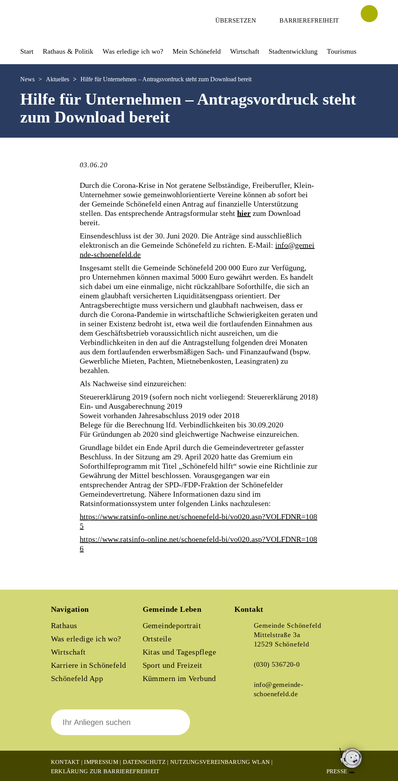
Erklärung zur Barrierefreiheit (105, 771)
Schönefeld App (77, 678)
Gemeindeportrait (172, 625)
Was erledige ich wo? (133, 51)
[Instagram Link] (273, 727)
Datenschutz (144, 762)
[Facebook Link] (246, 727)
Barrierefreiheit (309, 20)
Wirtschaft (68, 652)
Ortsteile (157, 638)
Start (26, 51)
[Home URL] (54, 30)
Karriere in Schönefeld (88, 665)
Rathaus (64, 625)
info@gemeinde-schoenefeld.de (279, 689)
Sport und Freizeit (172, 665)
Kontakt (65, 762)
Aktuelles (57, 79)
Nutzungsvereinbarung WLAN (220, 762)
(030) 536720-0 (277, 664)
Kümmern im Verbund (179, 678)
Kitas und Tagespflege (179, 652)
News (27, 79)
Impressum (101, 762)
